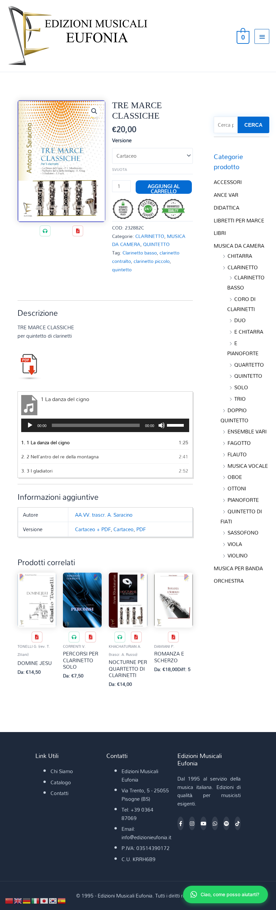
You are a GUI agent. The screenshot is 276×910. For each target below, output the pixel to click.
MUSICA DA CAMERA (239, 246)
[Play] (30, 425)
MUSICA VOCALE (248, 466)
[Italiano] (35, 900)
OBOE (235, 477)
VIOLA (235, 544)
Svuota (119, 169)
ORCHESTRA (229, 581)
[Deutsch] (27, 900)
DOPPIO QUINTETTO (234, 415)
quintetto (122, 269)
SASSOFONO (243, 532)
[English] (18, 900)
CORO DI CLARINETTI (241, 304)
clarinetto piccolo (152, 261)
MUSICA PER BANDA (238, 568)
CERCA (253, 125)
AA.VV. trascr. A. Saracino (104, 515)
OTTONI (237, 488)
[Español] (62, 900)
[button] (94, 111)
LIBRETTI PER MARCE (239, 220)
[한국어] (53, 900)
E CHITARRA (248, 332)
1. (45, 442)
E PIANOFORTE (242, 348)
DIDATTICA (226, 208)
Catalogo (60, 782)
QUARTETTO (249, 365)
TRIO (240, 399)
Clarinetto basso (140, 252)
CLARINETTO (149, 236)
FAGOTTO (239, 443)
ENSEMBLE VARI (247, 431)
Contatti (59, 793)
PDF (141, 529)
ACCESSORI (228, 182)
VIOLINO (238, 555)
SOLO (241, 387)
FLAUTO (237, 454)
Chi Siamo (61, 771)
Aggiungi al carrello (164, 187)
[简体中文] (9, 900)
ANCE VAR (226, 195)
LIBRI (220, 233)
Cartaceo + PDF (93, 529)
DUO (240, 320)
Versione (122, 140)
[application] (105, 425)
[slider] (176, 425)
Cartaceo (123, 529)
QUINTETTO (156, 244)
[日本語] (44, 900)
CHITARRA (240, 256)
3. (37, 470)
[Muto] (161, 425)
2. (60, 456)
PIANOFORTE (243, 500)
